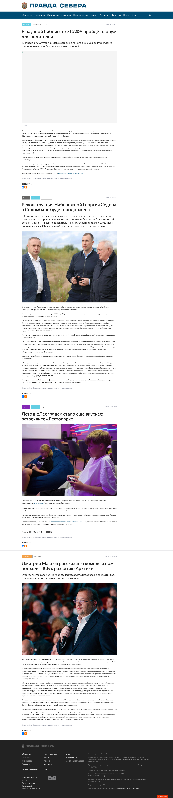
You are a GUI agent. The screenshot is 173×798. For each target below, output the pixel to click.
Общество (27, 15)
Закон (94, 15)
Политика (40, 15)
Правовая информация (31, 789)
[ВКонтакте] (23, 187)
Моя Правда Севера (75, 761)
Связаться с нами (28, 783)
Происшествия (81, 15)
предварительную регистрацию (70, 173)
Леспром (66, 15)
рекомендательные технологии (128, 788)
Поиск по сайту (27, 786)
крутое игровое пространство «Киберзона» (65, 522)
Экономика (53, 15)
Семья (46, 24)
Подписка (25, 780)
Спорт (126, 15)
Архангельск (37, 24)
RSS (45, 770)
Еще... (135, 15)
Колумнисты (71, 757)
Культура (116, 15)
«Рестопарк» (39, 503)
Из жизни (104, 15)
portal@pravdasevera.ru (107, 776)
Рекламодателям (30, 770)
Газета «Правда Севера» (31, 777)
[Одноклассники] (25, 187)
